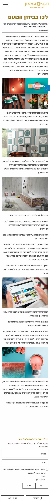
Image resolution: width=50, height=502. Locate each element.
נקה (41, 486)
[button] (47, 88)
